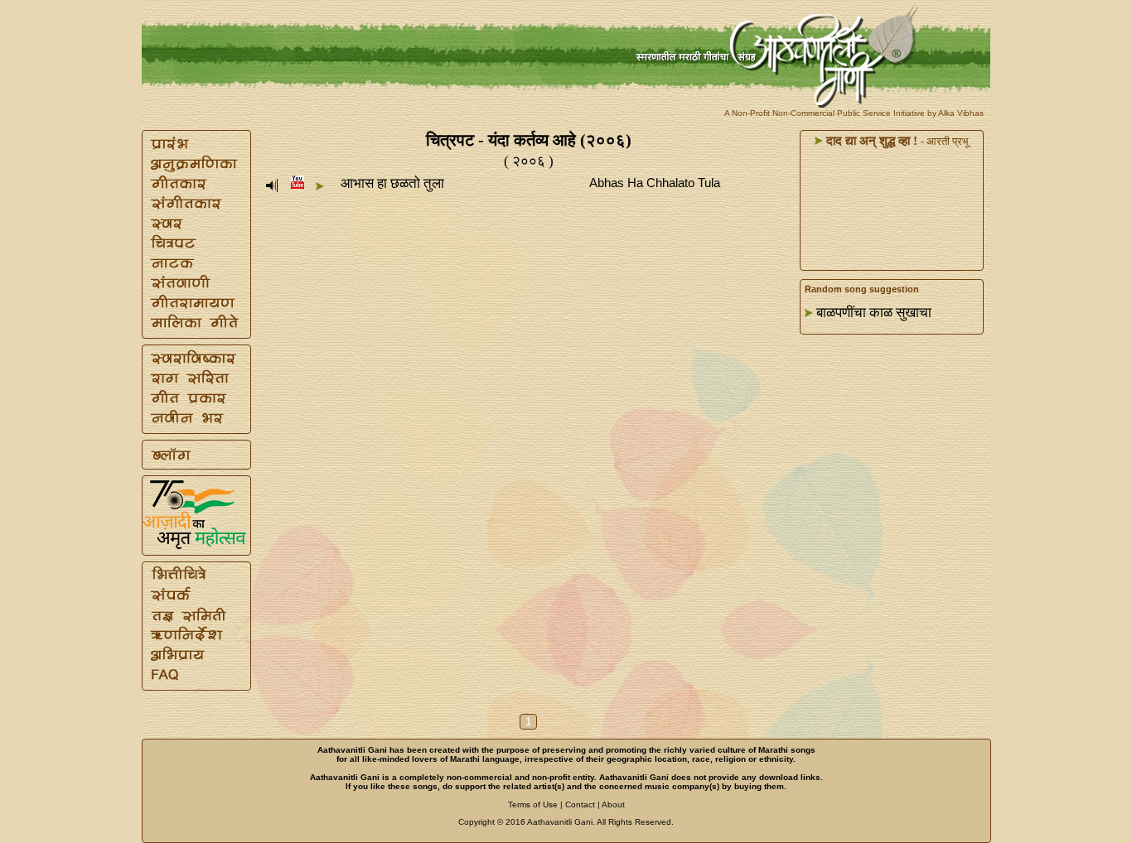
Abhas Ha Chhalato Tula (654, 183)
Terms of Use (533, 804)
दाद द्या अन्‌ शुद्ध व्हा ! (870, 140)
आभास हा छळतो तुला (392, 183)
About (613, 804)
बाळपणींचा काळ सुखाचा (873, 312)
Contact (580, 804)
